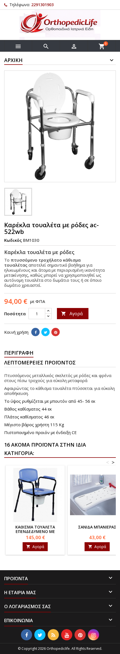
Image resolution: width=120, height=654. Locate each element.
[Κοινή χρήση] (35, 332)
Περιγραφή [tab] (18, 352)
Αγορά (72, 314)
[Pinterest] (55, 332)
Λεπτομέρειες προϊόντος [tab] (40, 362)
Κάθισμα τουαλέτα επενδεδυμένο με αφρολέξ (35, 531)
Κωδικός (13, 240)
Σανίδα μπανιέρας (97, 527)
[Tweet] (45, 332)
